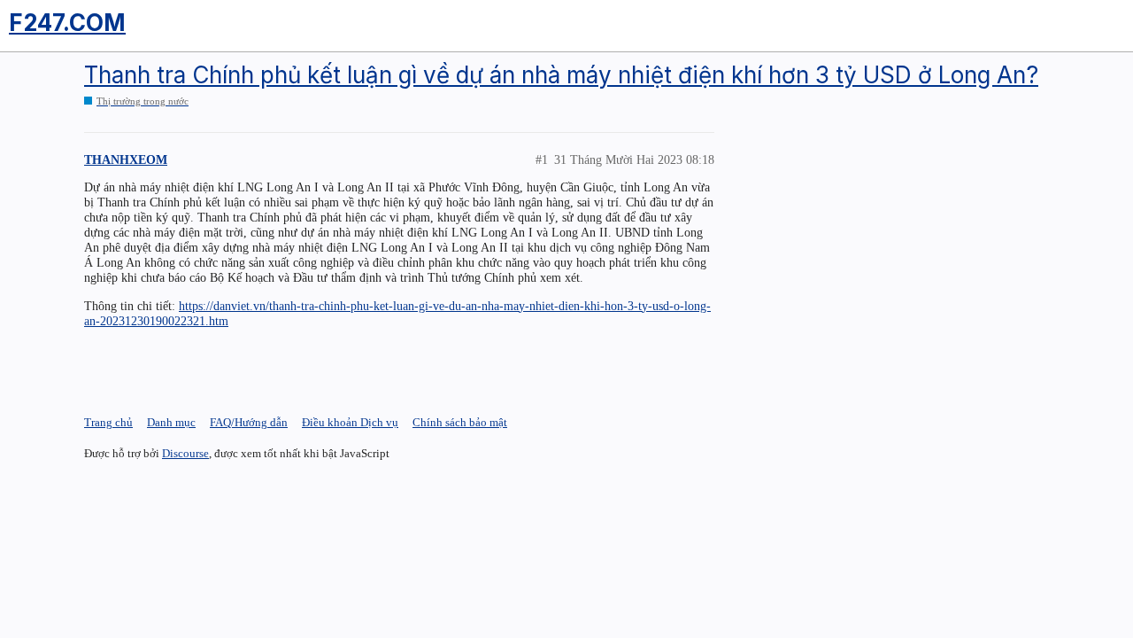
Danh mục (171, 422)
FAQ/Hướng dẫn (249, 422)
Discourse (185, 453)
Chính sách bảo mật (459, 422)
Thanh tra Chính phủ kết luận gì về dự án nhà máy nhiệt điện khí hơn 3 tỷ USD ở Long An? (561, 75)
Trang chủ (108, 422)
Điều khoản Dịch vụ (350, 422)
